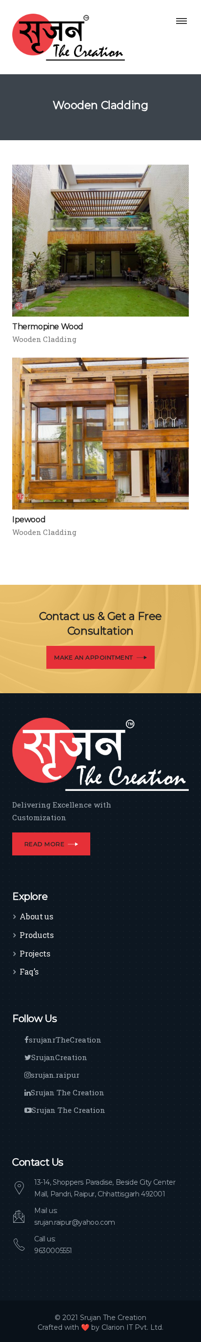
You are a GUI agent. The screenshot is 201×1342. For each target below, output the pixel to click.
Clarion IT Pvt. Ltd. (132, 1327)
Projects (35, 953)
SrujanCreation (59, 1057)
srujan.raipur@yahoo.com (74, 1222)
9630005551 (53, 1250)
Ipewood (28, 519)
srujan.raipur (55, 1075)
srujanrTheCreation (65, 1039)
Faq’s (29, 971)
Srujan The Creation (67, 1092)
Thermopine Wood (47, 326)
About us (36, 916)
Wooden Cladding (44, 339)
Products (37, 935)
